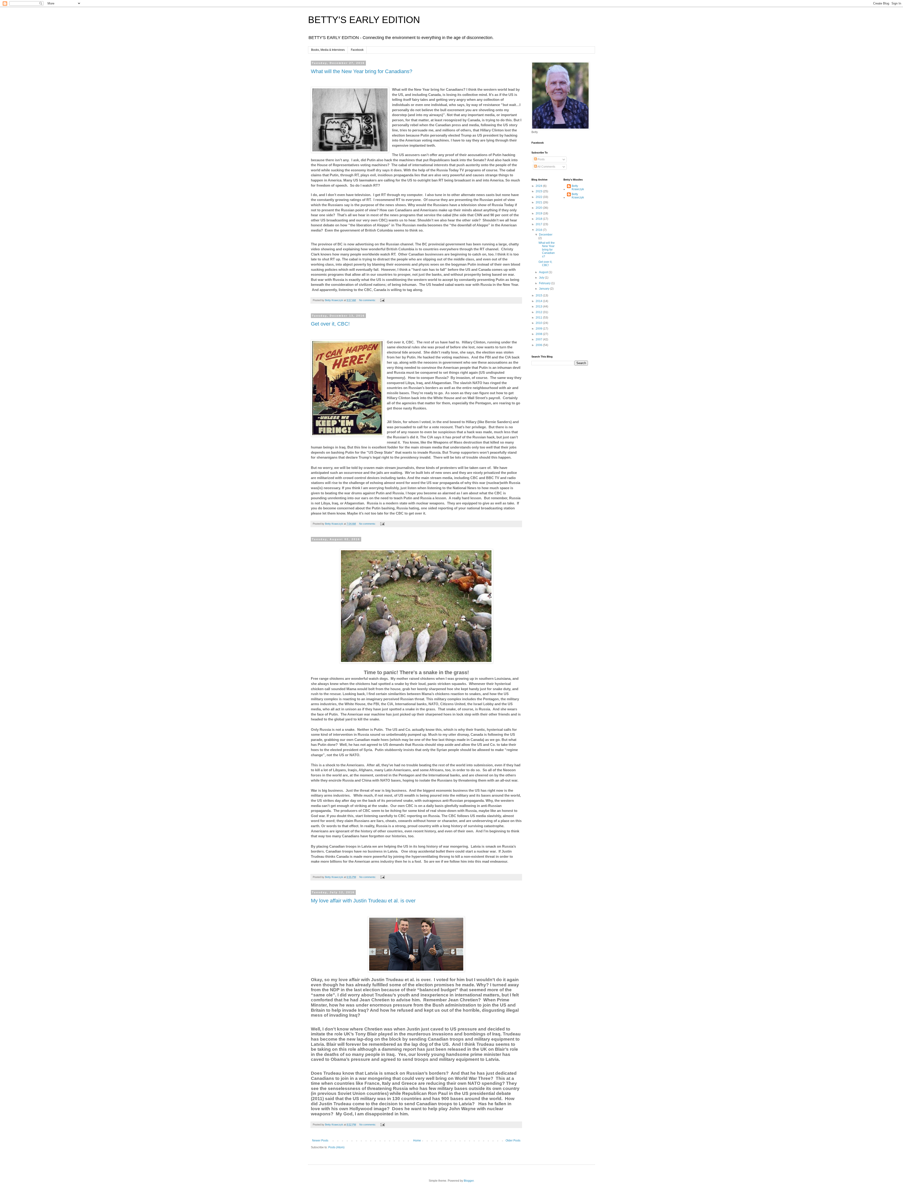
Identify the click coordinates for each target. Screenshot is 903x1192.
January (544, 288)
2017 (539, 224)
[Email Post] (382, 300)
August (544, 272)
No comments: (367, 300)
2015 (539, 295)
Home (417, 1140)
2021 (539, 202)
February (545, 283)
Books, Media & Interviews (328, 49)
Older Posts (513, 1140)
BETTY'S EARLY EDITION (364, 20)
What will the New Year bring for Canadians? (361, 71)
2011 (539, 317)
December (545, 234)
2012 (539, 312)
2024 (539, 186)
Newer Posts (320, 1140)
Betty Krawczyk (578, 187)
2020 (539, 207)
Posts (541, 159)
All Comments (546, 166)
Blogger (469, 1180)
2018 (539, 218)
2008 (539, 334)
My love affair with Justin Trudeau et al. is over (363, 901)
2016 (539, 230)
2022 (539, 197)
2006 (539, 345)
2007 (539, 339)
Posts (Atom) (336, 1147)
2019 (539, 213)
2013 (539, 306)
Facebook (357, 49)
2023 (539, 191)
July (542, 277)
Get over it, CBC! (330, 324)
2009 (539, 328)
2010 (539, 323)
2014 (539, 301)
